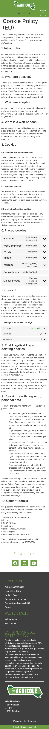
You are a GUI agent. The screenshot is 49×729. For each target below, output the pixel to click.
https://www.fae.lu (21, 54)
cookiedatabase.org (10, 542)
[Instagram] (24, 563)
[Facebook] (15, 563)
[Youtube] (33, 563)
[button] (43, 13)
